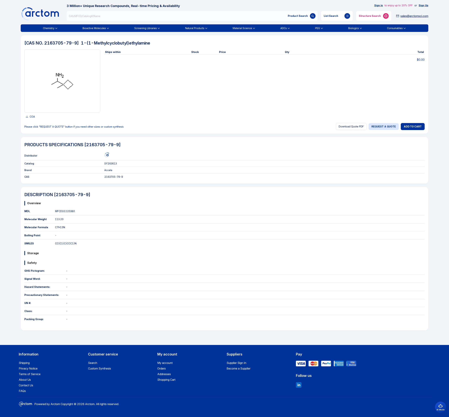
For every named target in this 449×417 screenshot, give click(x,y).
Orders (161, 368)
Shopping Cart (166, 379)
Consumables (395, 28)
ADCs (283, 28)
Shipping (24, 363)
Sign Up (423, 5)
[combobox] (192, 16)
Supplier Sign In (236, 363)
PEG (317, 28)
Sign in (378, 5)
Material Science (242, 28)
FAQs (22, 391)
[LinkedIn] (298, 385)
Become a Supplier (238, 368)
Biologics (353, 28)
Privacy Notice (28, 368)
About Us (25, 379)
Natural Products (194, 28)
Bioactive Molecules (94, 28)
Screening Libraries (145, 28)
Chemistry (48, 28)
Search (92, 363)
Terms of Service (30, 374)
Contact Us (26, 385)
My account (165, 363)
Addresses (164, 374)
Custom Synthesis (99, 368)
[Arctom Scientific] (107, 155)
